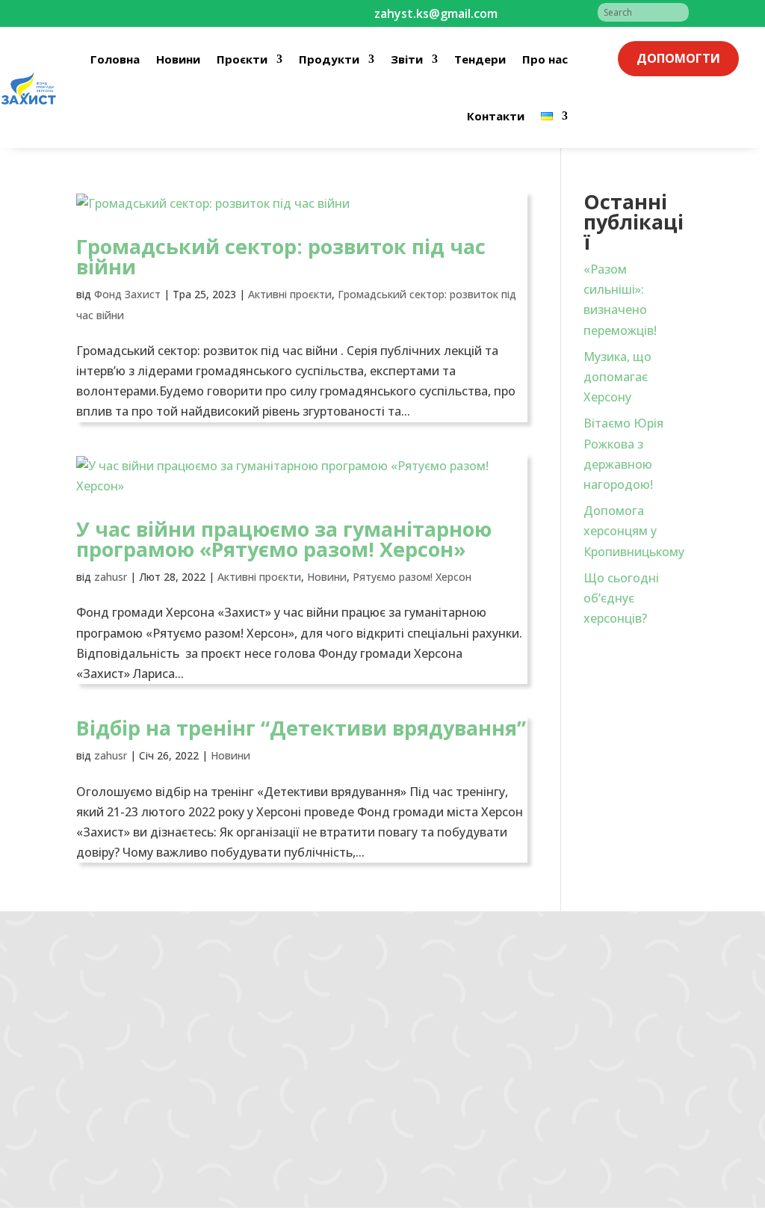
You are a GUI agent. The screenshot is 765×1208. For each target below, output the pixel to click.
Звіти (407, 59)
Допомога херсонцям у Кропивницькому (633, 530)
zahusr (110, 577)
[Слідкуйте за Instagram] (118, 13)
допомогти (678, 58)
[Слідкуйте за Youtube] (148, 13)
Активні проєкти (290, 294)
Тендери (480, 59)
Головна (115, 59)
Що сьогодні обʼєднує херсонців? (621, 598)
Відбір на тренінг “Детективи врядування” (301, 728)
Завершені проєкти (235, 1062)
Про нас (545, 59)
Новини (178, 59)
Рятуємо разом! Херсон (412, 577)
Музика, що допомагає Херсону (617, 376)
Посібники (209, 1101)
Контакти (495, 115)
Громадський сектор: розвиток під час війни (281, 256)
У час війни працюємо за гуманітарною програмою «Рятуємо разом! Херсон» (284, 539)
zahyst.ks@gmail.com (76, 1036)
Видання (205, 1081)
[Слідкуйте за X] (178, 13)
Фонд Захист (127, 294)
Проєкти (242, 59)
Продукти (329, 59)
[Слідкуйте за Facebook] (88, 13)
